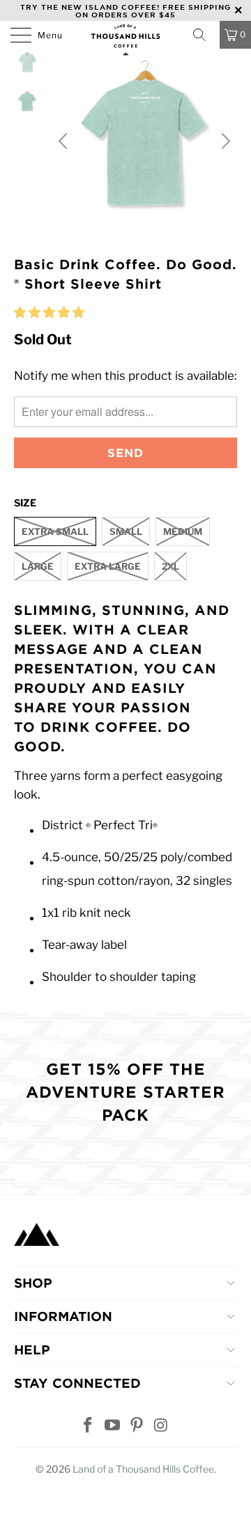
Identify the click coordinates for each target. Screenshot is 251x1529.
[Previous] (65, 141)
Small (125, 531)
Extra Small (55, 531)
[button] (49, 312)
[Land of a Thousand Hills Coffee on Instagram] (161, 1426)
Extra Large (108, 566)
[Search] (203, 35)
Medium (182, 531)
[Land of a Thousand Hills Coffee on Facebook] (88, 1426)
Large (38, 566)
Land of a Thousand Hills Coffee (143, 1469)
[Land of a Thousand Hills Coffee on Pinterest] (137, 1426)
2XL (170, 566)
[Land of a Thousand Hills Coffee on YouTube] (112, 1426)
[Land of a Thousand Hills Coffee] (125, 38)
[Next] (224, 141)
